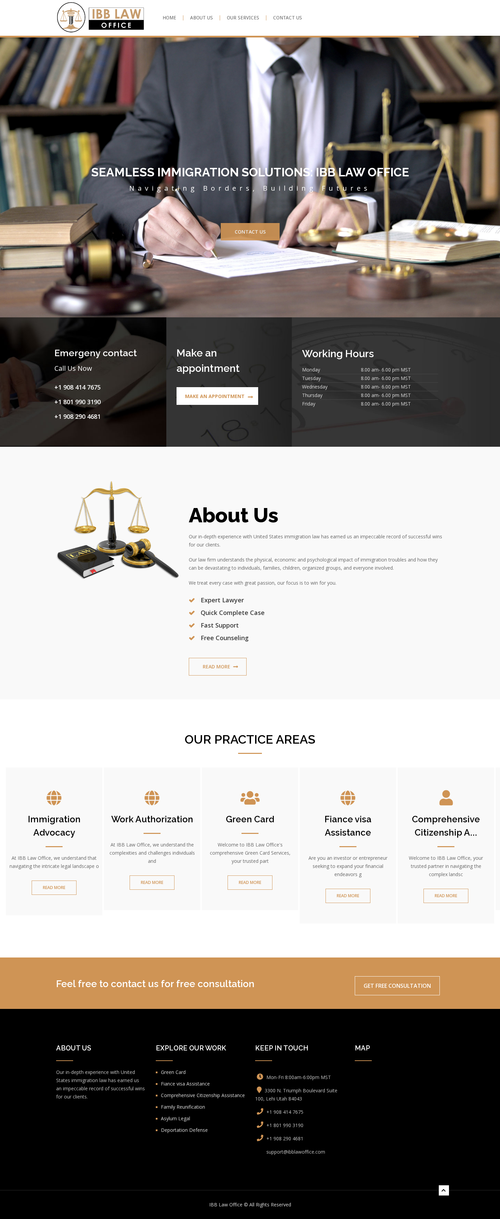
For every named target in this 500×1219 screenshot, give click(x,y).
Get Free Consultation (397, 923)
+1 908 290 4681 (77, 354)
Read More (216, 603)
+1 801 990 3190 (77, 339)
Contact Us (287, 17)
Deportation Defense (184, 1067)
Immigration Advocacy (54, 763)
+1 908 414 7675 (77, 324)
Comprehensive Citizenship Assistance (203, 1032)
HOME (169, 17)
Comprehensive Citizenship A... (446, 763)
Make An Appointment (215, 333)
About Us (201, 17)
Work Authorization (152, 756)
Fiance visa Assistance (347, 763)
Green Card (250, 756)
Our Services (243, 17)
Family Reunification (183, 1044)
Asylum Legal (175, 1055)
